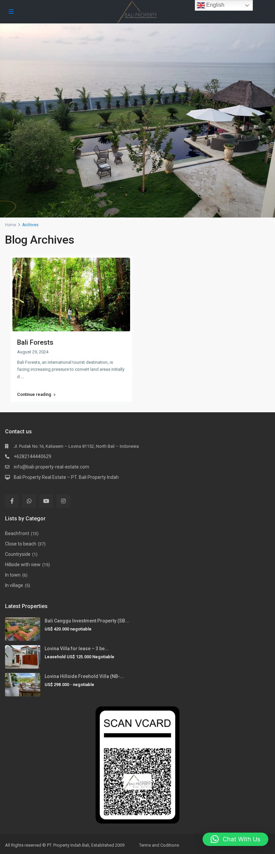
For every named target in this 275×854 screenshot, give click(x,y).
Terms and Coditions (159, 845)
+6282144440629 (32, 456)
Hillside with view (23, 564)
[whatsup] (29, 501)
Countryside (18, 554)
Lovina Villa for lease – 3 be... (77, 648)
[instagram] (63, 501)
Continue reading (34, 394)
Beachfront (17, 533)
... (22, 376)
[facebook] (12, 501)
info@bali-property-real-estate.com (51, 466)
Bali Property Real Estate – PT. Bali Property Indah (66, 477)
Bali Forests (35, 342)
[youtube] (46, 501)
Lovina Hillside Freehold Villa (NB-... (84, 676)
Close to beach (20, 543)
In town (12, 575)
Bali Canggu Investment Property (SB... (87, 620)
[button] (235, 839)
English (214, 5)
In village (14, 585)
